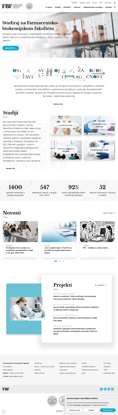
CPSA (105, 370)
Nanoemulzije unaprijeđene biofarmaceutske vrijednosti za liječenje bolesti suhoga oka (76, 308)
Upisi (100, 2)
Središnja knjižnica (88, 366)
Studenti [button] (66, 7)
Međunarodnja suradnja (67, 363)
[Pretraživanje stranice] (115, 7)
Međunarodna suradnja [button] (93, 7)
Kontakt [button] (108, 7)
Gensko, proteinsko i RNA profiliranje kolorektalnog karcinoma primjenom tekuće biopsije (74, 297)
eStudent (107, 366)
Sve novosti (108, 213)
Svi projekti (99, 285)
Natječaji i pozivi (85, 2)
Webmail (37, 370)
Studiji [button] (57, 7)
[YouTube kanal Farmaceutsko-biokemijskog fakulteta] (112, 389)
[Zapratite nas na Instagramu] (108, 389)
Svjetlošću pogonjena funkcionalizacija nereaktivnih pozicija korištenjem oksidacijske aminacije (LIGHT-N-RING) (75, 331)
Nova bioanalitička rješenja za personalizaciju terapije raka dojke (75, 319)
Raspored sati (39, 373)
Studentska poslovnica (90, 370)
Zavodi (84, 363)
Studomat (38, 363)
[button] (101, 53)
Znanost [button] (77, 7)
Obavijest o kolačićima (82, 405)
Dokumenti (108, 2)
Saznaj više (9, 48)
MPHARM (74, 2)
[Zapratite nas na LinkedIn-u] (105, 389)
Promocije (107, 363)
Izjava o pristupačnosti (67, 373)
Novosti (94, 2)
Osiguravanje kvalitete (67, 366)
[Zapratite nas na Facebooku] (101, 389)
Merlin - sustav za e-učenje (44, 366)
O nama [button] (49, 7)
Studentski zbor (109, 373)
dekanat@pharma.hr (16, 376)
